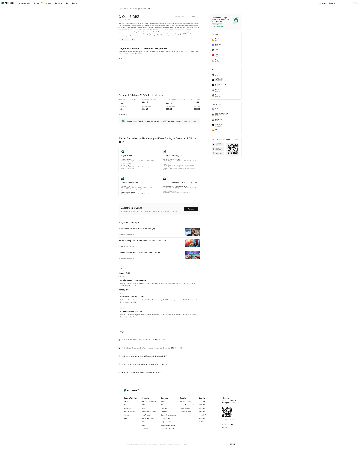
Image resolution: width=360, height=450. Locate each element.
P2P (143, 405)
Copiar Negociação (148, 418)
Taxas (163, 401)
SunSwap (145, 428)
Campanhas (127, 408)
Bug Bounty (127, 415)
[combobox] (181, 16)
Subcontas (164, 408)
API (162, 405)
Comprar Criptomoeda (149, 401)
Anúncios (126, 401)
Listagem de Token (185, 412)
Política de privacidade (141, 444)
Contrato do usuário (129, 444)
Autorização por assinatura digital (168, 444)
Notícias (126, 405)
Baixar (126, 418)
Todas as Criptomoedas (138, 9)
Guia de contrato (185, 408)
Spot (143, 408)
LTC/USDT (202, 422)
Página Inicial (123, 9)
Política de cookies (153, 444)
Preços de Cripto (166, 422)
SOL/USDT (202, 418)
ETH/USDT (202, 405)
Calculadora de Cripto (167, 428)
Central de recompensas (168, 415)
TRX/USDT (202, 408)
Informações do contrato (187, 405)
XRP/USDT (202, 412)
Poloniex (8, 3)
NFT (143, 425)
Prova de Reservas (129, 412)
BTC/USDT (202, 401)
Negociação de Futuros (149, 412)
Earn (143, 422)
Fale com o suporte (185, 401)
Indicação (164, 412)
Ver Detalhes (138, 53)
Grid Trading (146, 415)
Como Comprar (165, 418)
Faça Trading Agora (190, 121)
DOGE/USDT (202, 415)
